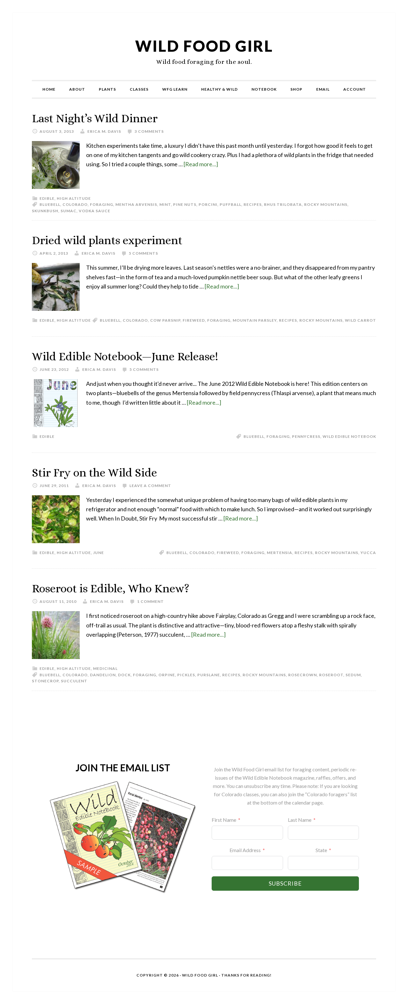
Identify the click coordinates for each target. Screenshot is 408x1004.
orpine (166, 674)
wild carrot (360, 320)
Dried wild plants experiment (107, 240)
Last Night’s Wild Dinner (94, 118)
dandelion (103, 674)
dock (124, 674)
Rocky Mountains (325, 204)
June (98, 552)
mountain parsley (255, 320)
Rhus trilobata (283, 204)
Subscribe (285, 883)
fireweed (194, 320)
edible (47, 198)
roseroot (331, 674)
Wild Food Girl (204, 46)
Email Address (245, 850)
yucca (368, 552)
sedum (353, 674)
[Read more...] (201, 164)
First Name (224, 820)
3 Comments (149, 131)
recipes (253, 204)
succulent (74, 680)
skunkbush (45, 210)
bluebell (50, 204)
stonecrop (45, 680)
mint (165, 204)
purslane (208, 674)
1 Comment (150, 601)
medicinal (105, 668)
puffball (230, 204)
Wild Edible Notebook (349, 436)
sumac (68, 210)
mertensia (279, 552)
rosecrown (302, 674)
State (321, 850)
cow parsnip (165, 320)
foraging (101, 204)
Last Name (299, 820)
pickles (186, 674)
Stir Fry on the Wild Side (94, 472)
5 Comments (143, 253)
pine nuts (184, 204)
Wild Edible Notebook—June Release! (125, 356)
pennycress (306, 436)
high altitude (74, 198)
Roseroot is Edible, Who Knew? (110, 588)
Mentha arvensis (136, 204)
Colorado (75, 204)
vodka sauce (94, 210)
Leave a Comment (150, 485)
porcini (208, 204)
